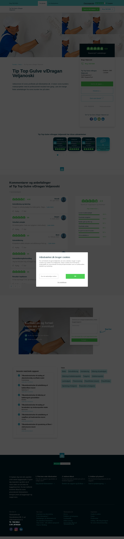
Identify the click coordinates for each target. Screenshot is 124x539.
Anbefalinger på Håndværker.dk (46, 518)
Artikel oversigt (68, 520)
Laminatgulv (66, 381)
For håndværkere (53, 3)
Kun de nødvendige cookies (49, 276)
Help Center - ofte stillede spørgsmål (47, 523)
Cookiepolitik (67, 518)
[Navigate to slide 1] (57, 155)
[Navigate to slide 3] (63, 155)
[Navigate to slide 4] (66, 155)
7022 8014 (16, 522)
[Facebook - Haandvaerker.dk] (11, 530)
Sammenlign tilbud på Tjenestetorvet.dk (70, 523)
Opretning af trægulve (69, 386)
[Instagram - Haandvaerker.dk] (16, 530)
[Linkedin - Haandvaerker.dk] (21, 530)
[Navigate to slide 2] (60, 155)
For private (42, 3)
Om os (66, 514)
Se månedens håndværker (44, 520)
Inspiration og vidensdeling (44, 514)
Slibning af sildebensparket (71, 376)
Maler (64, 371)
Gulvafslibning (73, 371)
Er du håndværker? (42, 516)
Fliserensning (77, 381)
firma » (20, 64)
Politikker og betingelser (71, 516)
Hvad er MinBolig (41, 525)
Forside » (15, 64)
